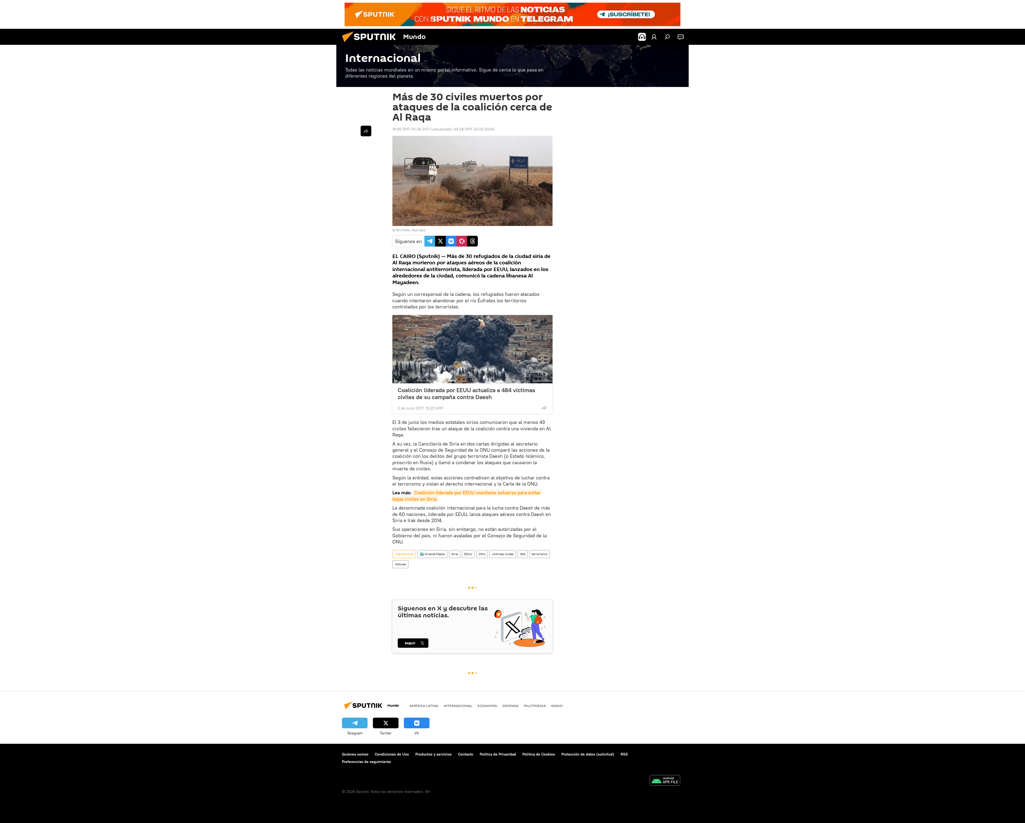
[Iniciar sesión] (654, 36)
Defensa (510, 705)
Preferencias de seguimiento (366, 761)
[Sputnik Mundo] (371, 43)
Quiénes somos (355, 754)
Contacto (465, 754)
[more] (544, 407)
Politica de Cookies (538, 754)
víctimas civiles (503, 554)
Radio (557, 705)
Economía (487, 705)
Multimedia (535, 705)
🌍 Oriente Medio (432, 554)
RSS (624, 754)
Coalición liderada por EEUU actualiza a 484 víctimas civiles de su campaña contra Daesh (466, 393)
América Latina (423, 705)
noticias (400, 564)
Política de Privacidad (498, 754)
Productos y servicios (433, 754)
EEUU (468, 554)
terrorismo (539, 554)
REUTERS (402, 230)
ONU (482, 554)
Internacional (404, 554)
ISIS (522, 554)
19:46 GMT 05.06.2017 (411, 129)
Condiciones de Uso (392, 754)
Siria (454, 554)
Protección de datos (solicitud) (587, 754)
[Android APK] (665, 781)
